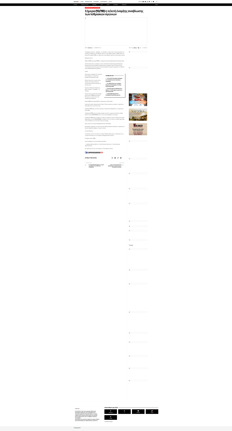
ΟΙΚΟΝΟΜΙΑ (94, 4)
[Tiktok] (152, 411)
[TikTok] (147, 2)
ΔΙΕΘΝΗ (108, 4)
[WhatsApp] (151, 2)
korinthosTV (90, 47)
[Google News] (145, 2)
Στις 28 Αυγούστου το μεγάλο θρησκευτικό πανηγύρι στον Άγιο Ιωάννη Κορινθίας (113, 85)
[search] (114, 1)
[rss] (110, 417)
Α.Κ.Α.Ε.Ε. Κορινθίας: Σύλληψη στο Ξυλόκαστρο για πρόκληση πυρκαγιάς (114, 80)
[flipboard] (149, 2)
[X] (141, 2)
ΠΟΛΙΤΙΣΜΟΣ (115, 4)
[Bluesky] (153, 2)
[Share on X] (133, 48)
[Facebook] (139, 2)
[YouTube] (143, 2)
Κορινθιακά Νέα (89, 7)
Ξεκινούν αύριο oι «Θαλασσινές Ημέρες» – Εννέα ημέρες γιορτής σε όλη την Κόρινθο (114, 90)
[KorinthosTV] (80, 428)
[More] (140, 48)
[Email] (135, 48)
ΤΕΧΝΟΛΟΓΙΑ (124, 4)
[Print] (139, 48)
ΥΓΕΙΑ (102, 4)
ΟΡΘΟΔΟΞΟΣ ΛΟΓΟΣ (84, 4)
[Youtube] (138, 411)
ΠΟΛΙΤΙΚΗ (75, 4)
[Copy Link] (137, 48)
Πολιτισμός (97, 7)
